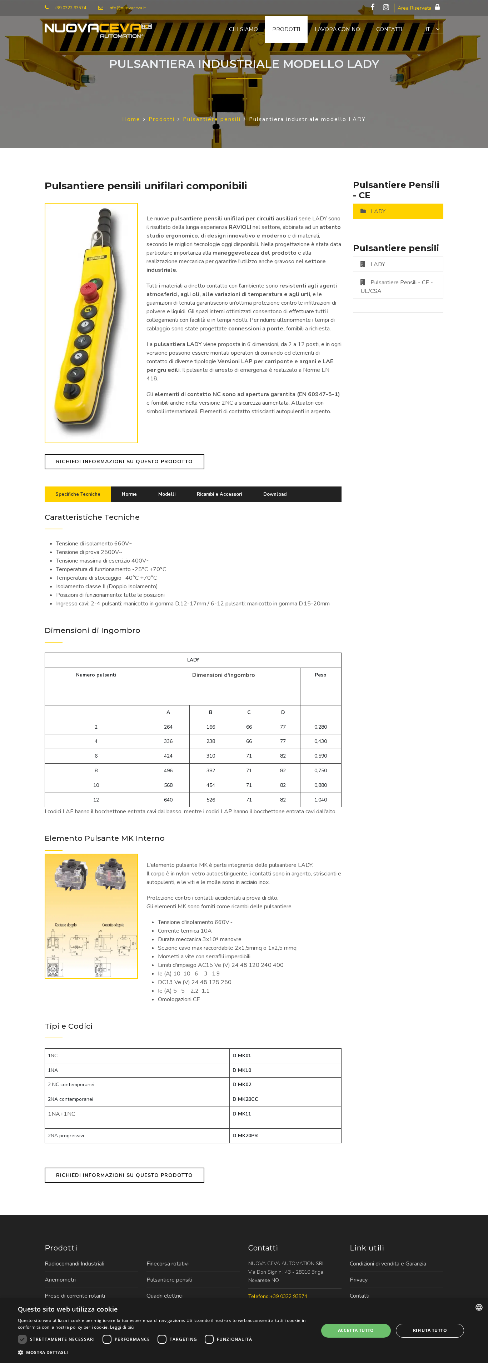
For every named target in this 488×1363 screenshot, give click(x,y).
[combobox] (479, 1307)
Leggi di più (122, 1327)
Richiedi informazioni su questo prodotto (124, 461)
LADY (378, 211)
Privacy (359, 1280)
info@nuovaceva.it (127, 8)
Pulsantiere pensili (169, 1280)
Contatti (389, 29)
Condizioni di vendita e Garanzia (388, 1264)
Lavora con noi (338, 29)
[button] (163, 1353)
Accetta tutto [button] (356, 1330)
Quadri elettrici (164, 1296)
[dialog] (244, 1330)
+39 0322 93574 (70, 8)
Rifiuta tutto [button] (430, 1330)
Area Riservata (415, 8)
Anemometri (60, 1280)
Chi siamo (243, 29)
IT (428, 29)
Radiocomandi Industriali (74, 1264)
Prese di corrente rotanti (75, 1296)
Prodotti (286, 29)
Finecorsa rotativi (167, 1264)
